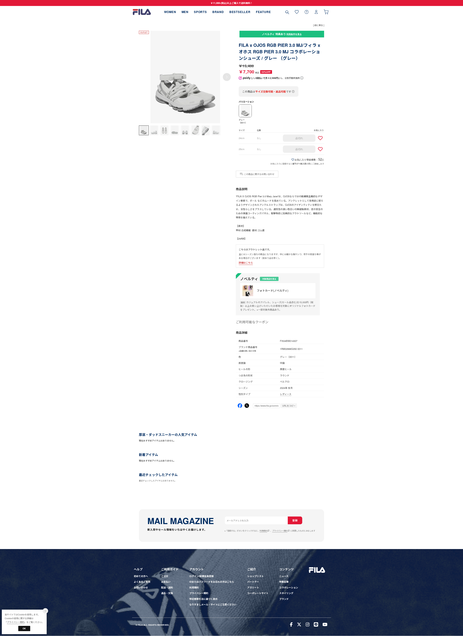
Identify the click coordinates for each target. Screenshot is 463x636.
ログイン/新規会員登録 (201, 576)
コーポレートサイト (257, 593)
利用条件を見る (294, 34)
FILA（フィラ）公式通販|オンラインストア (142, 12)
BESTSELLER (239, 12)
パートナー (253, 581)
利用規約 (263, 530)
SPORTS (200, 12)
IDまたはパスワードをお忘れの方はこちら (211, 581)
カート (326, 12)
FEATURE (263, 12)
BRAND (218, 12)
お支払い (166, 581)
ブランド (284, 599)
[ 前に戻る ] (318, 25)
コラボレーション (288, 587)
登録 (295, 520)
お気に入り (297, 12)
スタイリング (286, 593)
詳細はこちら (246, 262)
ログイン (316, 12)
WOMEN (170, 12)
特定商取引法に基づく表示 (203, 599)
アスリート (253, 587)
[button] (227, 77)
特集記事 (284, 581)
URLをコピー (289, 405)
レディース (285, 394)
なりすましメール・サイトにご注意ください (212, 604)
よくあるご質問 (142, 581)
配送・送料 (167, 587)
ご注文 (164, 576)
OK (24, 628)
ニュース (283, 576)
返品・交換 (167, 593)
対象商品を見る (269, 279)
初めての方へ (141, 576)
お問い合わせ (141, 587)
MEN (185, 12)
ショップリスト (255, 576)
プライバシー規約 (279, 530)
